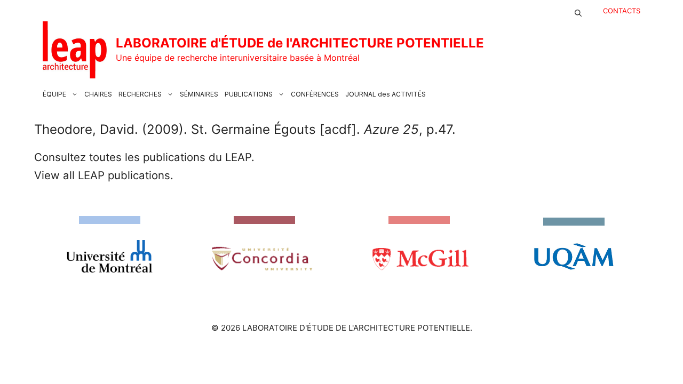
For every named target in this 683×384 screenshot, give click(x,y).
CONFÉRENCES (315, 94)
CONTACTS (621, 10)
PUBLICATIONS (249, 94)
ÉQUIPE (54, 94)
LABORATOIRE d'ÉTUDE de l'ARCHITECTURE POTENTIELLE (300, 43)
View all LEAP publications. (103, 175)
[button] (578, 10)
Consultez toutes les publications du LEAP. (144, 157)
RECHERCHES (140, 94)
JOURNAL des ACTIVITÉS (385, 94)
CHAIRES (98, 94)
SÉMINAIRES (199, 94)
